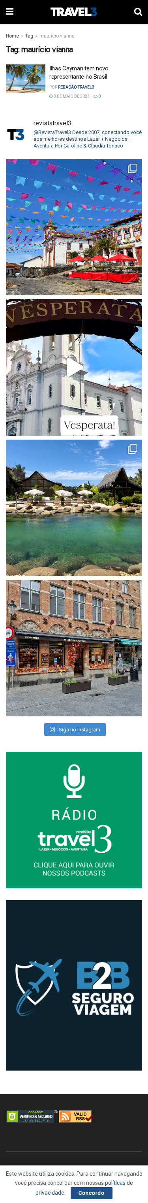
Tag (29, 36)
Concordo (92, 1193)
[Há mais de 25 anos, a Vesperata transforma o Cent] (74, 367)
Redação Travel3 (76, 87)
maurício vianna (57, 36)
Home (12, 36)
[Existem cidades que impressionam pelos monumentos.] (74, 227)
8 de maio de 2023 (71, 96)
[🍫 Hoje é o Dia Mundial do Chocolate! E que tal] (74, 648)
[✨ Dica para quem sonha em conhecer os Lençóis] (74, 508)
